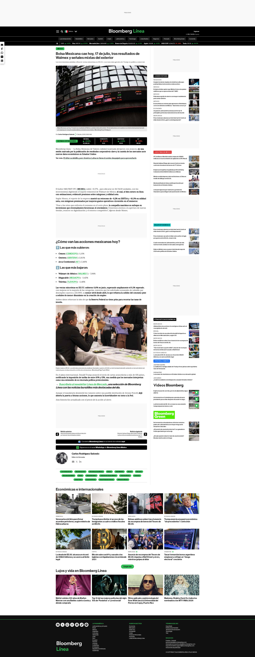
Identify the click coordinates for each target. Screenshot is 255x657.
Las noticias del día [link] (65, 39)
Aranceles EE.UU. (125, 475)
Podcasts (132, 636)
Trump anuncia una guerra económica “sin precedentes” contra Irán (180, 520)
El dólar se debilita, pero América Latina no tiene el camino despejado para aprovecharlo (99, 158)
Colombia (95, 633)
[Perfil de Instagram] (72, 625)
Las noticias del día (66, 471)
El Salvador (95, 647)
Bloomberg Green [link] (179, 39)
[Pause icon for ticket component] (57, 43)
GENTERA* (72, 257)
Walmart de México (123, 479)
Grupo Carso (78, 479)
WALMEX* (82, 273)
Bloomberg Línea (80, 471)
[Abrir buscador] (62, 31)
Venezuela (95, 635)
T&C (167, 633)
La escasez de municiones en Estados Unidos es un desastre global (174, 374)
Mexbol (130, 471)
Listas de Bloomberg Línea (137, 638)
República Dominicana (98, 649)
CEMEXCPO (71, 253)
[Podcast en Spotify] (86, 625)
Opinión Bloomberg (161, 361)
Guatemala (95, 650)
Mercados (139, 471)
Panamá (94, 642)
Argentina (95, 631)
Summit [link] (100, 39)
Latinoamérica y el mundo (99, 626)
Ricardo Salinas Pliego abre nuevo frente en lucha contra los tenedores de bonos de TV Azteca (129, 435)
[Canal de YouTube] (67, 625)
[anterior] (57, 434)
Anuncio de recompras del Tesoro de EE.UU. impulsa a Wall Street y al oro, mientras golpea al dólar (144, 557)
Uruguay (94, 643)
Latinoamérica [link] (120, 39)
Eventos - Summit (171, 640)
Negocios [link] (156, 39)
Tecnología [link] (132, 39)
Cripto (131, 633)
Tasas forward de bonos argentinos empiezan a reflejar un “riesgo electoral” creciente (179, 557)
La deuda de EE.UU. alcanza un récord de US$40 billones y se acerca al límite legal (72, 557)
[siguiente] (145, 434)
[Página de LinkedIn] (77, 625)
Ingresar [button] (196, 31)
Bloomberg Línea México (96, 471)
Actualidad (132, 631)
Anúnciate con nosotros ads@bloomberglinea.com (180, 644)
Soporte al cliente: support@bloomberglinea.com (180, 646)
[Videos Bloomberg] (176, 385)
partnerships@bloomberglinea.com (176, 642)
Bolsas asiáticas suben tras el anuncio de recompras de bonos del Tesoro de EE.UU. (144, 521)
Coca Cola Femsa (90, 479)
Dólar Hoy (132, 629)
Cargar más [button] (127, 566)
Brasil (94, 628)
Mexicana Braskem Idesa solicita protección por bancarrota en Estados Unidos (73, 434)
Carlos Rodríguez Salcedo (66, 134)
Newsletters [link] (79, 39)
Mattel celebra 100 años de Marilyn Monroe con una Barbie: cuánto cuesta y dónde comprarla (73, 600)
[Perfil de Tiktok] (82, 625)
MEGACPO (75, 278)
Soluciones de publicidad (173, 647)
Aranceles (137, 475)
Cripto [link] (109, 39)
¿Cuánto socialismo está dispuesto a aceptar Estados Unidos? (172, 380)
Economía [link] (192, 39)
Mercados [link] (90, 39)
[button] (2, 44)
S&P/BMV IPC (119, 471)
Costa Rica (95, 645)
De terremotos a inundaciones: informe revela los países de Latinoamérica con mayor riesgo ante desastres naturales (168, 424)
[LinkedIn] (80, 461)
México (60, 49)
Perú (93, 638)
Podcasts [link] (166, 39)
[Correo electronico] (73, 461)
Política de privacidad (172, 628)
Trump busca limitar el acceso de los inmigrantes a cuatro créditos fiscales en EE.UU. (108, 521)
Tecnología (169, 631)
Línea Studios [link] (144, 39)
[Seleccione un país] (76, 31)
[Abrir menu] (57, 31)
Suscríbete (169, 626)
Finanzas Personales (135, 635)
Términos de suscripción (173, 629)
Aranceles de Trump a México (108, 475)
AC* (77, 262)
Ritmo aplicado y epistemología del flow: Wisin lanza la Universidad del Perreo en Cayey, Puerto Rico (143, 600)
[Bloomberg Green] (176, 415)
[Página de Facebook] (58, 625)
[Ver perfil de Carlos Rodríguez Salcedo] (64, 458)
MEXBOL (81, 189)
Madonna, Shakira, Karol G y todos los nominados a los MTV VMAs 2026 (180, 599)
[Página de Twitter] (63, 625)
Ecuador (95, 640)
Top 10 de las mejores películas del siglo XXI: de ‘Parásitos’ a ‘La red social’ (109, 599)
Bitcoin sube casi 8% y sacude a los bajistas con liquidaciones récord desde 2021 (109, 557)
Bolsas (80, 475)
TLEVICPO (72, 282)
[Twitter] (76, 461)
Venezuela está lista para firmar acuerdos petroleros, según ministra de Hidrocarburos (73, 521)
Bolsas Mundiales (91, 475)
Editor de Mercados (78, 457)
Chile (93, 636)
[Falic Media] (187, 34)
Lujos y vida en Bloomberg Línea (81, 571)
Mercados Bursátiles (68, 475)
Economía (132, 626)
